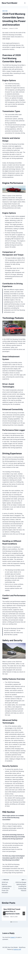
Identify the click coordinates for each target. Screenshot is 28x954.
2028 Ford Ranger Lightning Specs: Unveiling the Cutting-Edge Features (20, 885)
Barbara (6, 28)
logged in (13, 937)
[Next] (24, 913)
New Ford (5, 11)
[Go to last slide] (4, 913)
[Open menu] (24, 3)
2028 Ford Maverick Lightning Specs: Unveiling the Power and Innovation (7, 886)
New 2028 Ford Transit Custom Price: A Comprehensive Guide (12, 911)
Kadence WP (17, 949)
